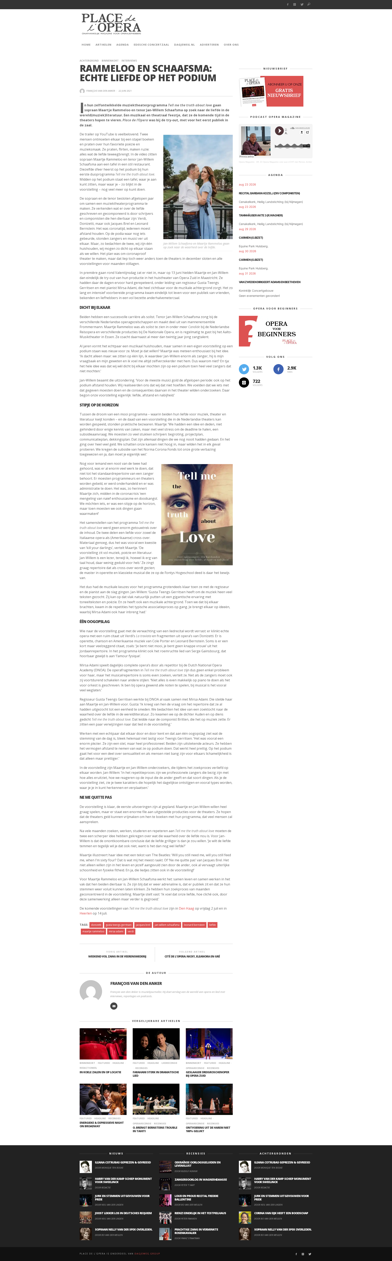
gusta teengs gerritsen (118, 925)
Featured (104, 1062)
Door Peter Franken (186, 1218)
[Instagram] (295, 5)
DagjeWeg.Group (147, 1253)
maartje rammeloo (93, 931)
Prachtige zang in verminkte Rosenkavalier (196, 1231)
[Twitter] (302, 5)
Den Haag (186, 908)
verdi (131, 931)
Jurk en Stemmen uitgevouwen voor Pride (122, 1197)
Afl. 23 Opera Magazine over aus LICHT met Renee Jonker (284, 162)
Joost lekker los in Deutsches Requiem (123, 1213)
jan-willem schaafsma (167, 925)
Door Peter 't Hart (185, 1185)
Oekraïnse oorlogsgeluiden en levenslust (197, 1164)
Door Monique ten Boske (109, 1167)
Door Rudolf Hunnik (186, 1171)
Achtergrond (89, 60)
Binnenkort (110, 60)
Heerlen (86, 913)
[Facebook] (288, 5)
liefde (212, 925)
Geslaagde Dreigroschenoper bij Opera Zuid (207, 1074)
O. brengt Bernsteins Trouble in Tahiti (155, 1129)
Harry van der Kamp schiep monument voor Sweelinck (123, 1180)
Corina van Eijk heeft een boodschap (281, 1213)
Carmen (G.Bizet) (251, 237)
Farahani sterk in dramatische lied (156, 1074)
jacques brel (143, 925)
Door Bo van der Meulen (109, 1234)
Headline (118, 1062)
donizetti (96, 925)
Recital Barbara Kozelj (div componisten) (269, 193)
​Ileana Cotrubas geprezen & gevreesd (123, 1162)
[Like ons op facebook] (278, 369)
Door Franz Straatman (187, 1238)
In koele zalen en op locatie (100, 1072)
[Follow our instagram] (244, 382)
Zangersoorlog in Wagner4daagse (201, 1179)
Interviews (129, 60)
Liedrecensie (169, 1062)
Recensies (141, 1068)
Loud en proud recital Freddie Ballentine (196, 1197)
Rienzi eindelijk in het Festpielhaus (200, 1213)
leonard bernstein (194, 925)
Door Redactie (103, 1187)
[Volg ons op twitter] (244, 369)
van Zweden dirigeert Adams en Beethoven (269, 282)
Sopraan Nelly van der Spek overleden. (123, 1229)
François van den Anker (100, 90)
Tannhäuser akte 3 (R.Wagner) (261, 215)
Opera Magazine (247, 162)
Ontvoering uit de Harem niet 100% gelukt (208, 1129)
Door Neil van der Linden (109, 1204)
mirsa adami (116, 931)
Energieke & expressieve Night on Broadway (102, 1124)
